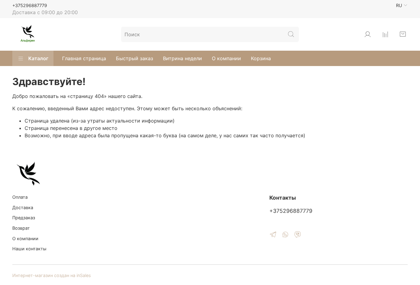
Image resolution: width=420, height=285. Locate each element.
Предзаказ (23, 217)
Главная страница (84, 58)
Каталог (38, 58)
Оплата (20, 197)
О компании (226, 58)
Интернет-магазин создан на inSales (51, 275)
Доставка (22, 207)
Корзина (261, 58)
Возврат (21, 228)
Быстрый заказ (134, 58)
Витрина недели (182, 58)
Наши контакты (29, 248)
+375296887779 (29, 5)
